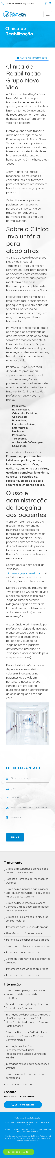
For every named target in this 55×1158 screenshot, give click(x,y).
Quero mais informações (33, 57)
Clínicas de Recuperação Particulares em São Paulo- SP (27, 918)
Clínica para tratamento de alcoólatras (28, 946)
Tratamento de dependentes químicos (27, 939)
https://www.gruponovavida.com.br (25, 573)
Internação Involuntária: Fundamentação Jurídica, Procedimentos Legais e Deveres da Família (26, 1052)
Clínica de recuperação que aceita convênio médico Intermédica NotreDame (25, 994)
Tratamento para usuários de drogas (27, 926)
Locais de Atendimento (19, 1084)
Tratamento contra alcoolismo (23, 952)
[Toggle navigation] (47, 14)
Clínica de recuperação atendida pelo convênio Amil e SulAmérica (27, 870)
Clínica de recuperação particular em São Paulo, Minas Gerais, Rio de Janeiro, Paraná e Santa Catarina (28, 892)
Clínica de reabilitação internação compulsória (25, 1076)
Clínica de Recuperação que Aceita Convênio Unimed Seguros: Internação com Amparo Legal (27, 906)
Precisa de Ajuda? (19, 1151)
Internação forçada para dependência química (28, 1065)
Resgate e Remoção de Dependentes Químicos (27, 880)
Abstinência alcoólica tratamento (25, 933)
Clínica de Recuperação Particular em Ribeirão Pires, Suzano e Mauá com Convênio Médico (27, 1036)
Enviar (15, 837)
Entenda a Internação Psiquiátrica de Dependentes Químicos (27, 1006)
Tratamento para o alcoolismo (23, 975)
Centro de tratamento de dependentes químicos (28, 960)
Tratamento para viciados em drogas (27, 968)
